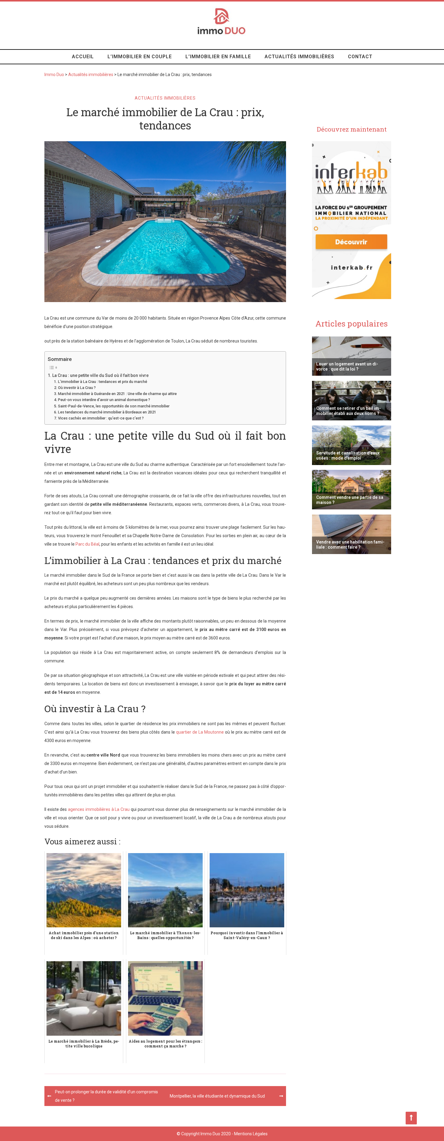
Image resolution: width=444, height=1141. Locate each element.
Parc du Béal (87, 544)
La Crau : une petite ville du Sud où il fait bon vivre (100, 375)
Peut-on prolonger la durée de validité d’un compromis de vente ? (106, 1096)
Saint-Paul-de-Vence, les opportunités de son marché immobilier (113, 406)
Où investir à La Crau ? (77, 387)
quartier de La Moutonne (200, 732)
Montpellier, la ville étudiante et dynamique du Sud (217, 1096)
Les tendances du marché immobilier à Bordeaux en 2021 (107, 412)
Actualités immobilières (299, 56)
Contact (360, 56)
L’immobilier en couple (140, 56)
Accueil (83, 56)
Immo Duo (54, 74)
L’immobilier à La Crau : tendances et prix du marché (102, 381)
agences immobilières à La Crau (99, 809)
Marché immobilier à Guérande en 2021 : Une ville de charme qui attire (117, 393)
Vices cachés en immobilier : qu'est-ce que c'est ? (101, 418)
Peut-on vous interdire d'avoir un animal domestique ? (104, 399)
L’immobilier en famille (218, 56)
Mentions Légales (251, 1133)
